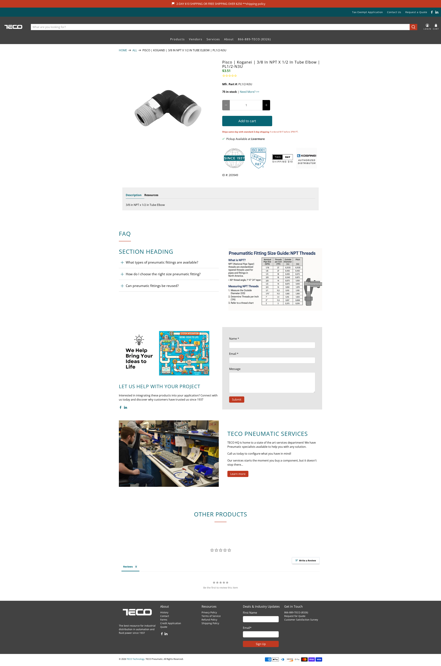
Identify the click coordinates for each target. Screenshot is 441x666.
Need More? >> (249, 92)
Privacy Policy (209, 612)
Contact (164, 616)
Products (177, 39)
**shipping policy (254, 4)
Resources (151, 195)
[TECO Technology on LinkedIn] (436, 12)
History (164, 612)
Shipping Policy (210, 623)
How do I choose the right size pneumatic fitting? (163, 274)
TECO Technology (136, 658)
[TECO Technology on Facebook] (431, 12)
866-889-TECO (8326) (254, 39)
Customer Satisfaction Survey (301, 619)
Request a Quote (416, 12)
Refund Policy (209, 619)
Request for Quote (294, 616)
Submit (236, 399)
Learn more (237, 474)
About (229, 39)
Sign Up (261, 644)
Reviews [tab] (128, 566)
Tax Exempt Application (367, 12)
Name (234, 338)
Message (234, 369)
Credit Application (170, 623)
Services (213, 39)
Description (134, 195)
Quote (163, 626)
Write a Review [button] (307, 560)
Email (233, 354)
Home (123, 50)
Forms (163, 619)
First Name (250, 613)
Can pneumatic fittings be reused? (152, 285)
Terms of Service (211, 616)
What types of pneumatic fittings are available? (162, 262)
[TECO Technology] (13, 27)
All (134, 50)
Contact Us (394, 12)
